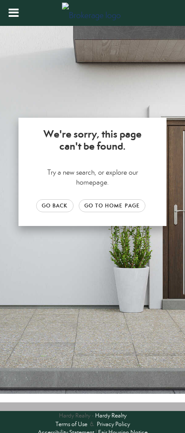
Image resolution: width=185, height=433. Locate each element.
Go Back (55, 205)
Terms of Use (71, 424)
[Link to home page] (93, 13)
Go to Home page (112, 205)
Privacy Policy (113, 424)
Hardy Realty (110, 415)
